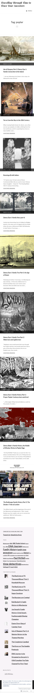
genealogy (8, 552)
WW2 (16, 567)
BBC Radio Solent (19, 543)
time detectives (12, 563)
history (26, 553)
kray (25, 555)
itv (9, 555)
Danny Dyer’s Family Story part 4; (14, 218)
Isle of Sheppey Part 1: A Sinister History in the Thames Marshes (20, 634)
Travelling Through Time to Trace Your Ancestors (16, 4)
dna (7, 546)
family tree (21, 549)
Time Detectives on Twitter (12, 531)
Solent (5, 561)
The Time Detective (11, 561)
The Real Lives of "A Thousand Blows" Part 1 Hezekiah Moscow (20, 579)
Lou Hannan (10, 558)
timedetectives (25, 564)
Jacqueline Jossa (13, 555)
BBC (11, 543)
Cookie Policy (6, 685)
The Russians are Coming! (21, 598)
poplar (27, 558)
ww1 (12, 567)
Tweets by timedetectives (12, 535)
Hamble (14, 553)
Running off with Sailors (11, 175)
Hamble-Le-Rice (20, 553)
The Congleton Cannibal (20, 642)
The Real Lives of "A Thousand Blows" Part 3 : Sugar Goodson (20, 590)
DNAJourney (25, 546)
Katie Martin (20, 555)
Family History (10, 549)
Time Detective (21, 561)
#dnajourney (6, 543)
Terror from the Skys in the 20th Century (16, 120)
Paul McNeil (19, 558)
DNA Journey (15, 546)
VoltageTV (7, 567)
